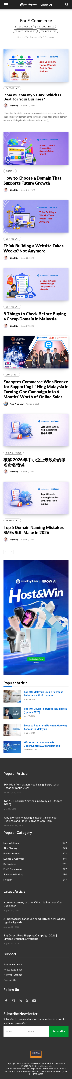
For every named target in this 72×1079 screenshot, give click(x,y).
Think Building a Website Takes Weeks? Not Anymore (33, 248)
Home (20, 37)
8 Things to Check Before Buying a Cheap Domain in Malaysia (34, 316)
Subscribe (58, 1031)
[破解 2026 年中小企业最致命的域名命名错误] (36, 430)
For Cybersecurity (25, 31)
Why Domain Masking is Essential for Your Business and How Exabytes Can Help (30, 819)
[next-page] (11, 552)
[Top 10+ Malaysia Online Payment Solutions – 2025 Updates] (12, 696)
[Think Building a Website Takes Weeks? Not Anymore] (36, 216)
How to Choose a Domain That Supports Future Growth (32, 180)
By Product (12, 88)
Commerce (12, 375)
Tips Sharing (31, 37)
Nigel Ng (13, 105)
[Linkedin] (20, 1001)
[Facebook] (6, 1001)
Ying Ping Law (16, 404)
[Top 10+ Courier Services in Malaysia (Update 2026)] (12, 713)
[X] (27, 1001)
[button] (5, 4)
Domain (10, 171)
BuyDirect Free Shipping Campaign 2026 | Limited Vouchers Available (30, 937)
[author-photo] (6, 105)
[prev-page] (5, 552)
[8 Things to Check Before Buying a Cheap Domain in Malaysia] (36, 284)
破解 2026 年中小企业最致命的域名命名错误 (34, 462)
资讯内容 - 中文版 (13, 452)
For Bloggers (24, 27)
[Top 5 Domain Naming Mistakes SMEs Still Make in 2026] (36, 498)
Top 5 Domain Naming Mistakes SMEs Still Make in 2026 (33, 530)
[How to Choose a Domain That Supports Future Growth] (36, 148)
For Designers (48, 31)
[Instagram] (13, 1001)
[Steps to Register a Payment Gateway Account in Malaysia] (12, 730)
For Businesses (45, 27)
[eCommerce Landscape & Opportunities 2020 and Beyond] (12, 747)
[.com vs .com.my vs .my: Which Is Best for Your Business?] (36, 65)
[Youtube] (34, 1001)
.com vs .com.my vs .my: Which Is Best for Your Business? (32, 97)
